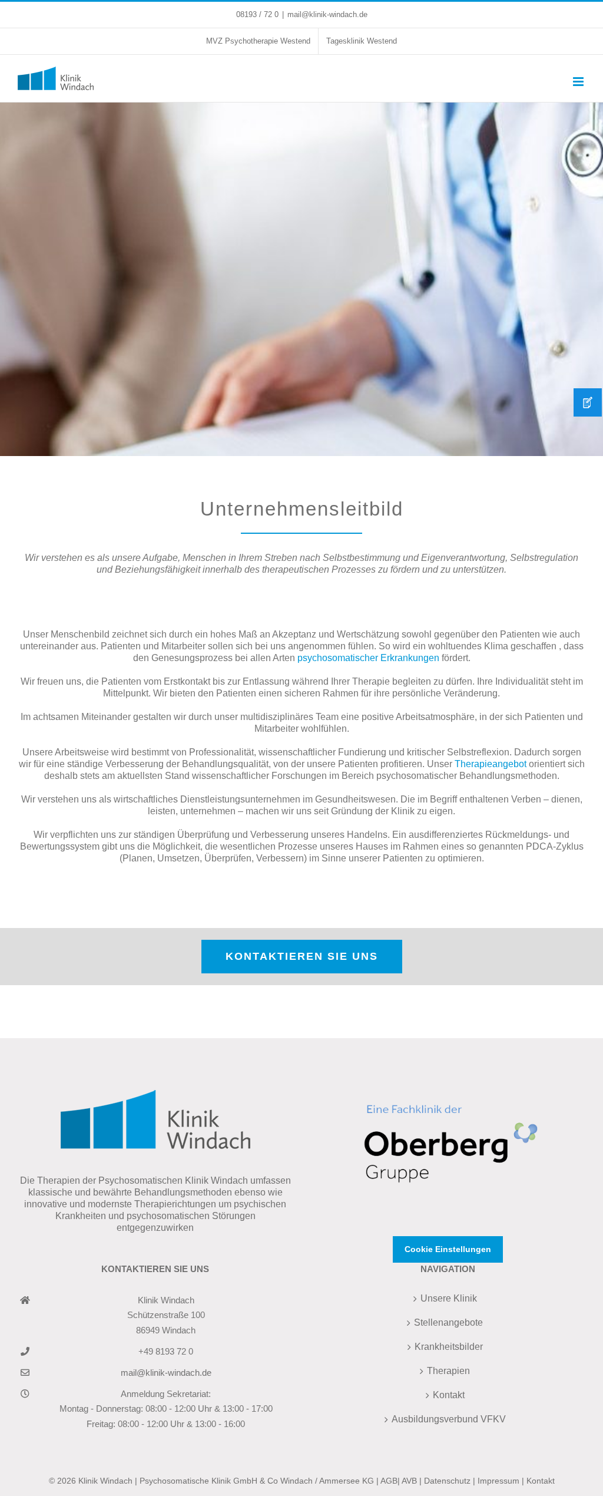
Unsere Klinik (448, 1298)
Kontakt (449, 1395)
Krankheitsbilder (449, 1347)
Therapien (448, 1371)
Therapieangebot (490, 764)
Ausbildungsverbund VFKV (449, 1419)
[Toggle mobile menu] (579, 81)
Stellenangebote (448, 1322)
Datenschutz (447, 1480)
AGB (388, 1480)
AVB (409, 1480)
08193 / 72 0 (257, 14)
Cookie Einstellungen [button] (448, 1249)
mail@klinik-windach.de (327, 14)
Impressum (498, 1480)
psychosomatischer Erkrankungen (368, 658)
